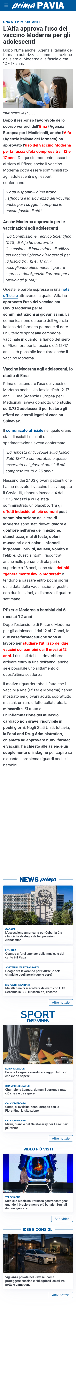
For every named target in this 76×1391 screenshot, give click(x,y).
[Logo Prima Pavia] (38, 5)
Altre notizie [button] (61, 1002)
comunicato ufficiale (24, 430)
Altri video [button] (62, 1219)
